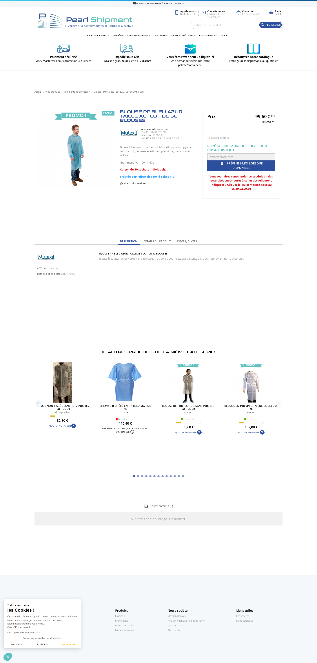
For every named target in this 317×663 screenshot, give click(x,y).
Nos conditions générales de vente (186, 620)
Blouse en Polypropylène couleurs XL (251, 407)
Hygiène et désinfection (131, 35)
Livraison (120, 616)
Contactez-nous (213, 14)
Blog (224, 35)
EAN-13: (145, 132)
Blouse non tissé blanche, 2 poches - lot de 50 (62, 407)
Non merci (16, 644)
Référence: (146, 135)
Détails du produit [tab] (157, 241)
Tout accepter (67, 644)
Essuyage (161, 35)
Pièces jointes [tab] (187, 241)
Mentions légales (177, 616)
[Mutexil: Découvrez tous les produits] (129, 133)
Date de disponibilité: (152, 138)
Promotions (121, 620)
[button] (7, 656)
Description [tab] (128, 241)
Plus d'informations (133, 183)
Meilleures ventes (124, 630)
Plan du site (174, 630)
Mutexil (125, 412)
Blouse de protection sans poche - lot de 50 (188, 407)
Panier (276, 13)
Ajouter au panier (62, 425)
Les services (208, 35)
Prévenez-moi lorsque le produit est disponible (125, 430)
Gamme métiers (183, 35)
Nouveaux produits (125, 625)
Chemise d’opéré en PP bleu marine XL (125, 407)
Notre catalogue (244, 620)
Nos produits (98, 35)
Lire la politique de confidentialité (23, 632)
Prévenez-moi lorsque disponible (241, 165)
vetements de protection (154, 129)
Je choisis (42, 644)
